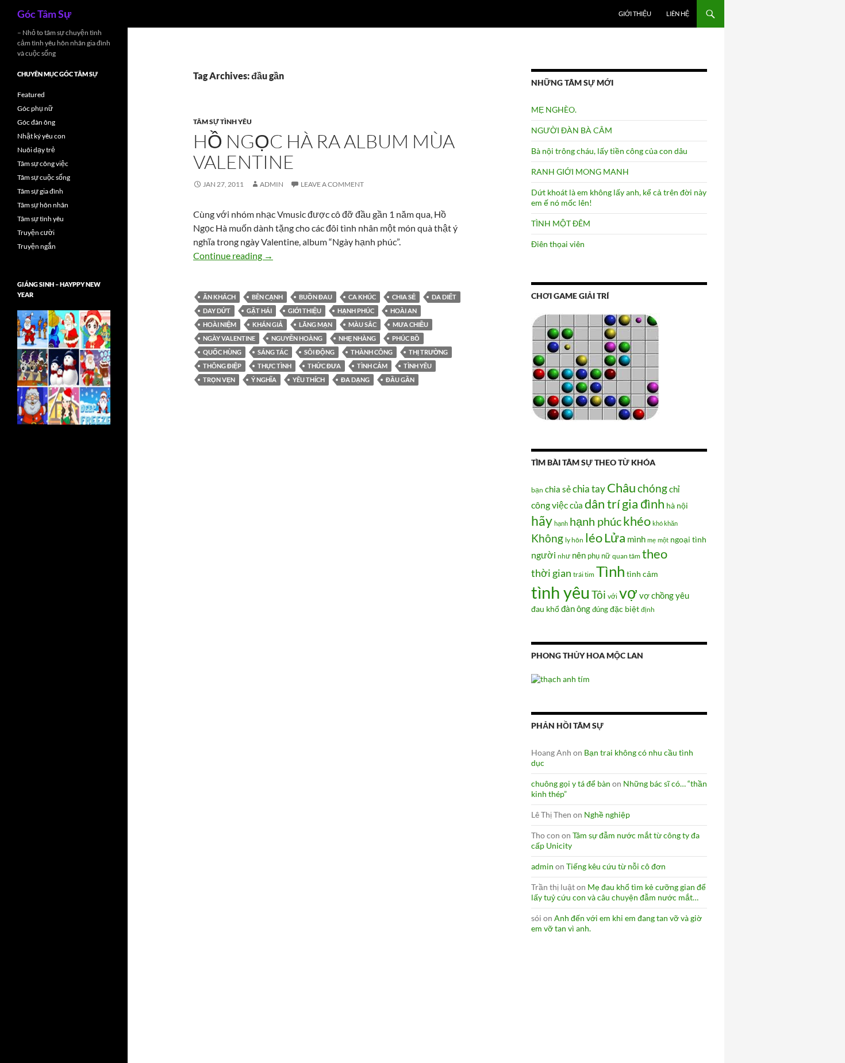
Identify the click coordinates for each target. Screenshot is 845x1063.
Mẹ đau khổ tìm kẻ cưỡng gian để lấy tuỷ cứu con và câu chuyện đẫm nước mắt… (618, 892)
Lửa (614, 537)
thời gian (551, 573)
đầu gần (400, 379)
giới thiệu (304, 310)
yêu (682, 595)
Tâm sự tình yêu (222, 121)
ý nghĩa (263, 379)
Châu (621, 487)
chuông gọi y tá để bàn (570, 783)
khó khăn (665, 523)
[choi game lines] (595, 366)
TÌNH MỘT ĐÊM (560, 223)
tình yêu (418, 365)
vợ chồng (656, 595)
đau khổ (545, 609)
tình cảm (372, 365)
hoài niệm (219, 324)
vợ (628, 592)
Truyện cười (36, 232)
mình (636, 539)
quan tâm (626, 556)
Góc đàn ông (36, 122)
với (612, 596)
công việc (549, 505)
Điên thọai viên (558, 244)
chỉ (674, 489)
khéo (637, 521)
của (576, 505)
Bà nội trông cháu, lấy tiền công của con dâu (609, 151)
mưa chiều (410, 324)
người (543, 554)
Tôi (599, 594)
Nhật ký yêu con (41, 136)
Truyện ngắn (36, 246)
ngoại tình (688, 539)
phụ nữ (598, 555)
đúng (600, 609)
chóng (652, 488)
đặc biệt (624, 609)
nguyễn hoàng (296, 338)
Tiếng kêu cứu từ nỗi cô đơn (616, 866)
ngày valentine (229, 338)
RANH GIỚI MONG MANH (580, 171)
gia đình (643, 503)
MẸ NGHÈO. (554, 109)
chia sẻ (404, 297)
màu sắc (362, 324)
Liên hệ (677, 13)
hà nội (677, 505)
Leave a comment (332, 184)
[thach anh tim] (560, 678)
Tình (610, 571)
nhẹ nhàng (357, 338)
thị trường (428, 352)
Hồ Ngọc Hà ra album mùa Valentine (324, 151)
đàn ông (575, 608)
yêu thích (309, 379)
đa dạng (355, 379)
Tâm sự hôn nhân (42, 205)
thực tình (274, 365)
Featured (31, 94)
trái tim (583, 574)
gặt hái (259, 310)
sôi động (319, 352)
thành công (372, 352)
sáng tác (273, 352)
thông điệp (222, 365)
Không (547, 538)
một (663, 540)
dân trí (602, 503)
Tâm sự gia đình (40, 191)
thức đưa (324, 365)
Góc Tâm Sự (44, 13)
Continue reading (233, 255)
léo (593, 537)
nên (579, 555)
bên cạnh (267, 297)
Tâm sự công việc (42, 163)
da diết (444, 297)
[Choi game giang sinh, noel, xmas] (63, 367)
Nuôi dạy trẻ (36, 149)
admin (271, 184)
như (564, 556)
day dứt (217, 310)
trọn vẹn (219, 379)
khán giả (267, 324)
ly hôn (574, 540)
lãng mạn (315, 324)
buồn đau (315, 297)
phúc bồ (406, 338)
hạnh (561, 523)
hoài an (403, 310)
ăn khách (219, 297)
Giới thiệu (635, 13)
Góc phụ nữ (35, 108)
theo (654, 553)
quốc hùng (222, 352)
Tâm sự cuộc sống (43, 177)
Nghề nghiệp (607, 814)
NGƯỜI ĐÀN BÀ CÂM (571, 130)
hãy (541, 521)
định (648, 609)
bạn (537, 490)
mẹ (651, 540)
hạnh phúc (355, 310)
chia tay (589, 489)
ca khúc (362, 297)
